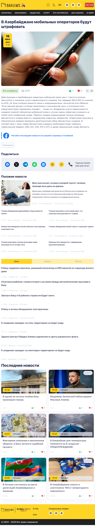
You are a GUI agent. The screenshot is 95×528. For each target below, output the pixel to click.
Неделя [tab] (47, 261)
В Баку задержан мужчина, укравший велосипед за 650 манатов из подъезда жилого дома (47, 270)
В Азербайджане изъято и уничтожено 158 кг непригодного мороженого (69, 487)
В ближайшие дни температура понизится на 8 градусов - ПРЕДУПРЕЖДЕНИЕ (68, 443)
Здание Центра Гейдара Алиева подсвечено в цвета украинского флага (39, 336)
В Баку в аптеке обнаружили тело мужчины (24, 309)
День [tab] (16, 261)
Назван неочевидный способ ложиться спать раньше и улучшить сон (23, 228)
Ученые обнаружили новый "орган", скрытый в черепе (71, 227)
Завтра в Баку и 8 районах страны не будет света (27, 295)
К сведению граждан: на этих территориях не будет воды (32, 323)
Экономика (21, 13)
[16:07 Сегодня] (23, 425)
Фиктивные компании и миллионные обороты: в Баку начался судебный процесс (23, 443)
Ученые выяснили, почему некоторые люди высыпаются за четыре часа (19, 243)
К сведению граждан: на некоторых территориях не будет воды (35, 350)
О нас (35, 508)
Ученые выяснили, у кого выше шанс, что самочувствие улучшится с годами (66, 212)
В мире (90, 13)
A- (87, 91)
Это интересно (60, 13)
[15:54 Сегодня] (71, 425)
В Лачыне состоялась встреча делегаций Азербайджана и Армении (20, 487)
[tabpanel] (47, 313)
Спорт (46, 13)
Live (91, 5)
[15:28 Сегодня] (23, 469)
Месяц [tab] (78, 261)
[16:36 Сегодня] (23, 381)
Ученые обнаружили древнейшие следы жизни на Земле (22, 212)
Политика (6, 13)
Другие (12, 345)
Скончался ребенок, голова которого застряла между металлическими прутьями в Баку (45, 283)
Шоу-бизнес (77, 13)
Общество (35, 13)
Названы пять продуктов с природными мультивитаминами (65, 243)
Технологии (8, 145)
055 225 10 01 (82, 166)
